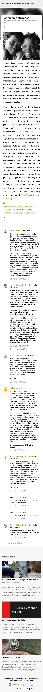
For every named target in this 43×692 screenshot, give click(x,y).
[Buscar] (40, 3)
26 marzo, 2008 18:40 (18, 349)
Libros (29, 210)
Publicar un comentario (13, 543)
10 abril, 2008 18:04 (18, 538)
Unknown (14, 388)
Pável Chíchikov (16, 231)
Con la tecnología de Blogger (23, 685)
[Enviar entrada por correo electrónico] (4, 204)
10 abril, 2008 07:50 (18, 506)
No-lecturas (29, 213)
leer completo (9, 198)
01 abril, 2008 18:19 (18, 450)
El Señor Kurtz (19, 210)
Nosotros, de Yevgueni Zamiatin (13, 620)
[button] (4, 27)
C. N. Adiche (7, 210)
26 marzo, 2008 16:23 (18, 279)
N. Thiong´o (18, 213)
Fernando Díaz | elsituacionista (22, 285)
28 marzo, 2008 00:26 (18, 382)
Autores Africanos (25, 206)
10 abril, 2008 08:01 (18, 519)
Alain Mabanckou (10, 206)
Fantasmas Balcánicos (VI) (11, 657)
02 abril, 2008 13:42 (18, 491)
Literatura (7, 213)
